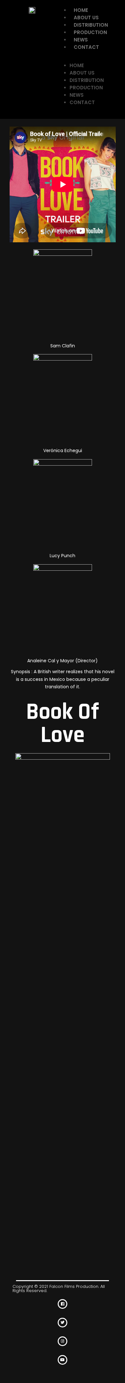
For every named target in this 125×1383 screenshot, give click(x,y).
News (81, 39)
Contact (86, 47)
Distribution (91, 25)
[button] (89, 58)
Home (81, 10)
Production (90, 32)
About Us (86, 17)
